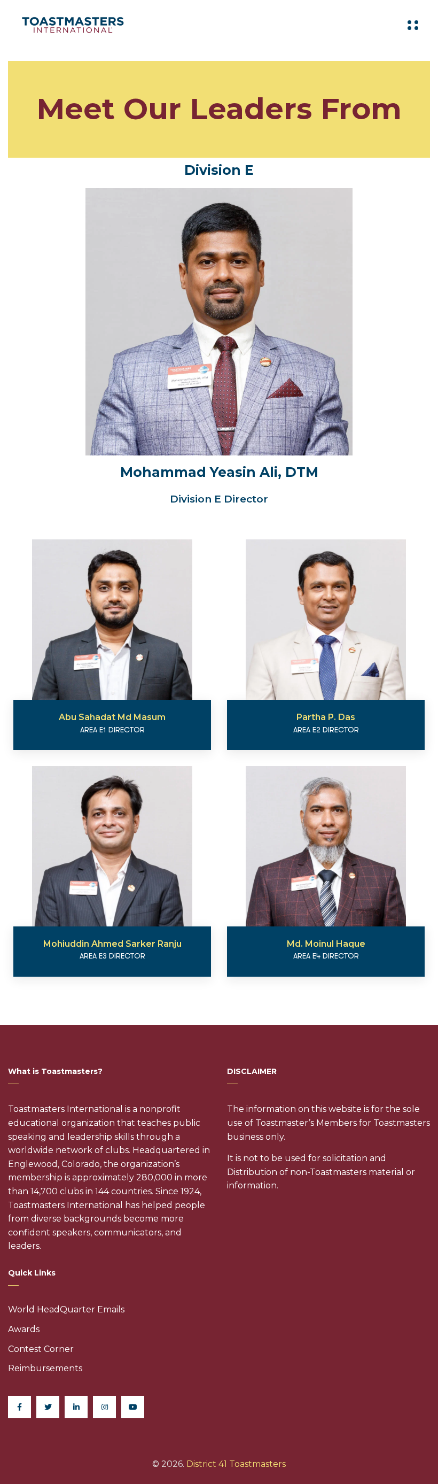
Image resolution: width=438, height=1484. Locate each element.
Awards (24, 1329)
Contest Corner (41, 1349)
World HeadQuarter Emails (66, 1309)
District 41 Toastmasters (236, 1464)
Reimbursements (45, 1368)
